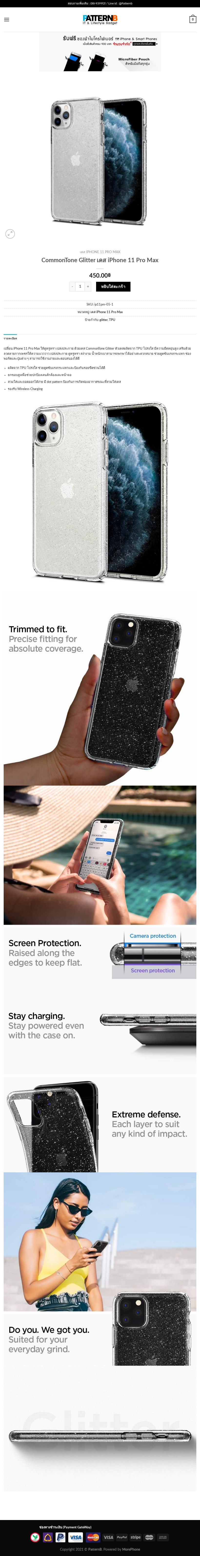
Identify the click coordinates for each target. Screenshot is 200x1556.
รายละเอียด (10, 338)
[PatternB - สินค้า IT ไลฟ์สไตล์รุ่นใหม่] (100, 19)
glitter (104, 319)
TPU (112, 319)
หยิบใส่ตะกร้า (113, 287)
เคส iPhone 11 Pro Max (100, 252)
